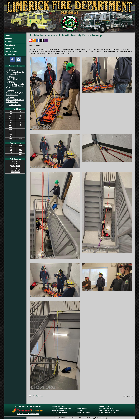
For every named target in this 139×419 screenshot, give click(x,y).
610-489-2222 (118, 410)
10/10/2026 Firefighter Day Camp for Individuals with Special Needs (15, 85)
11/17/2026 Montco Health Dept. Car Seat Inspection (15, 100)
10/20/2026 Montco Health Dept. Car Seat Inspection (15, 93)
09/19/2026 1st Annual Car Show (14, 78)
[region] (15, 45)
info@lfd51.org (110, 412)
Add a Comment (37, 396)
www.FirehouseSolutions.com (28, 414)
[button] (15, 38)
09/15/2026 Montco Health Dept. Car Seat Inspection (15, 72)
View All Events (15, 105)
